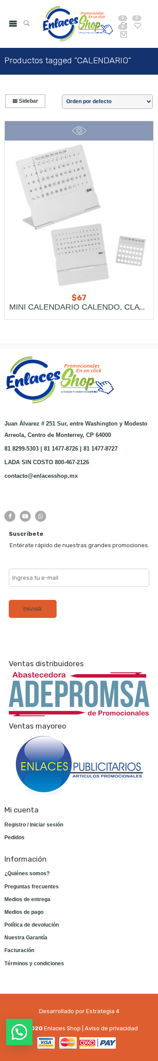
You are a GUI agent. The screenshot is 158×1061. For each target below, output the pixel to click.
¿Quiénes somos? (27, 873)
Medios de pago (23, 912)
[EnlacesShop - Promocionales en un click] (77, 24)
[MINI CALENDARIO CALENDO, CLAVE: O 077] (79, 215)
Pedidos (14, 837)
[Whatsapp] (40, 516)
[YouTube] (25, 516)
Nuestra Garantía (25, 938)
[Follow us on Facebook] (9, 516)
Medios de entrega (27, 899)
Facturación (19, 950)
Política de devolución (31, 925)
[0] (123, 35)
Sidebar (28, 101)
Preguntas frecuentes (31, 887)
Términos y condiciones (34, 963)
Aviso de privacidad (111, 1028)
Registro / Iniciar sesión (33, 825)
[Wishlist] (137, 27)
